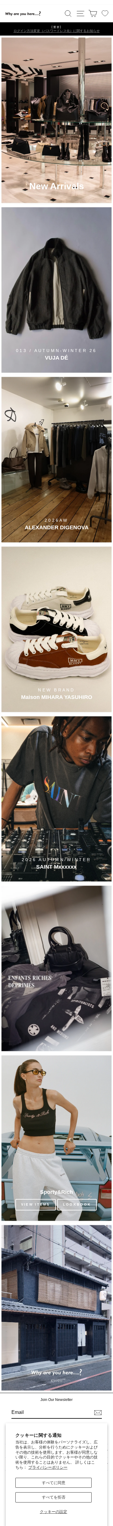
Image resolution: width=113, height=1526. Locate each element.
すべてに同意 (53, 1482)
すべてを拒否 (53, 1497)
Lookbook (77, 1204)
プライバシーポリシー (47, 1467)
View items (35, 1204)
